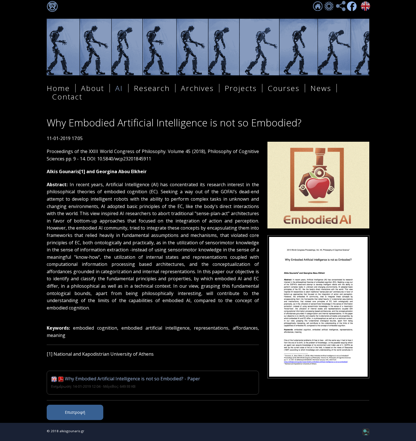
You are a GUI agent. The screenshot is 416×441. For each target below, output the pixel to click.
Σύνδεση (52, 6)
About (92, 88)
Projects (241, 88)
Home (58, 88)
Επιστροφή (75, 412)
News (320, 88)
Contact (67, 96)
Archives (197, 88)
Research (152, 88)
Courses (283, 88)
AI (119, 88)
